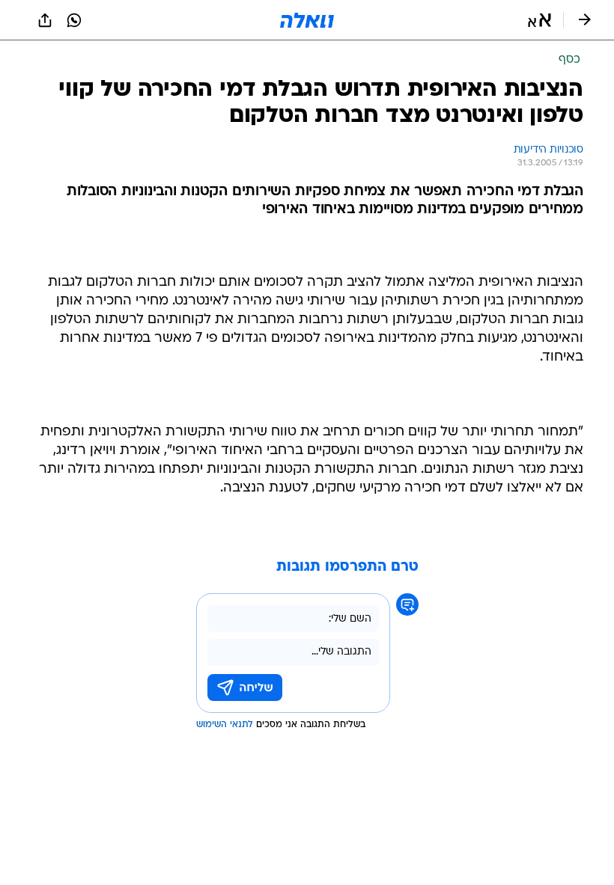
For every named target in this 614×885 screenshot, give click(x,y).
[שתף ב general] (45, 20)
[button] (539, 20)
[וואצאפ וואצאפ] (74, 20)
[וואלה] (307, 20)
